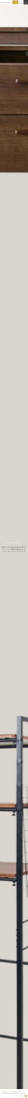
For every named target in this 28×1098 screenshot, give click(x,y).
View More (21, 1096)
